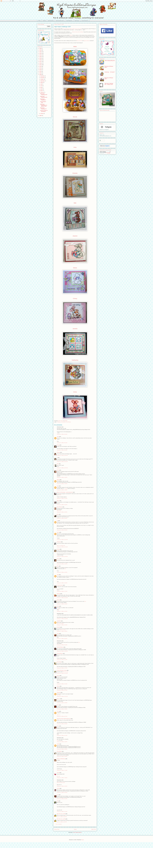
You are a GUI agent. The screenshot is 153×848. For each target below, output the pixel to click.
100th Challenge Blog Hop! (110, 60)
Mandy (58, 479)
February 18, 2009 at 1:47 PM (62, 668)
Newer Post (56, 829)
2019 (40, 58)
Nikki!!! (71, 35)
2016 (40, 63)
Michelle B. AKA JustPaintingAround (64, 718)
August (41, 82)
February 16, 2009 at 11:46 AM (62, 556)
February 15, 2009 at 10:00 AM (62, 455)
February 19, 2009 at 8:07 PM (62, 716)
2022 (40, 53)
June (41, 85)
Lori (57, 794)
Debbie (58, 599)
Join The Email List (85, 20)
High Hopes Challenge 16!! (43, 108)
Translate (108, 152)
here (65, 568)
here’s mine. (59, 510)
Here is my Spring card (61, 545)
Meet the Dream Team (60, 20)
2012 (40, 69)
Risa (58, 463)
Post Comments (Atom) (77, 832)
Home (39, 20)
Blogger (82, 839)
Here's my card (65, 671)
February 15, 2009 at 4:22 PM (62, 498)
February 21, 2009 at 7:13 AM (62, 770)
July (41, 84)
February (42, 92)
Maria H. (58, 698)
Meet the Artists (51, 20)
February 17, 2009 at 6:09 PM (62, 631)
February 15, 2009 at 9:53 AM (62, 450)
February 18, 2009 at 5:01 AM (62, 644)
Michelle (58, 593)
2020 (40, 56)
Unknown (58, 692)
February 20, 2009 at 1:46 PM (62, 741)
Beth (58, 514)
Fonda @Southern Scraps (61, 670)
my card (66, 488)
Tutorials (44, 20)
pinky (58, 606)
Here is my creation (60, 623)
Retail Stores (77, 20)
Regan (58, 500)
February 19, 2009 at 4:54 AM (62, 683)
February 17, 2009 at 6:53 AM (62, 611)
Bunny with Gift (79, 40)
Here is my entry (63, 629)
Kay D (58, 532)
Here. (85, 601)
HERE (60, 494)
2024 (40, 50)
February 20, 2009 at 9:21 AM (62, 735)
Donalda (58, 627)
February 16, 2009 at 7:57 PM (62, 591)
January (42, 113)
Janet (58, 633)
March (41, 90)
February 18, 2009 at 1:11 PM (62, 659)
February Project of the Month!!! (43, 111)
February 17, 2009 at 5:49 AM (62, 603)
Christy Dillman (60, 653)
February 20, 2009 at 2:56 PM (62, 749)
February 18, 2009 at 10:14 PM (62, 673)
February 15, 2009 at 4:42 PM (62, 504)
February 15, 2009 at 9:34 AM (62, 434)
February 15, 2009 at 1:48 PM (62, 489)
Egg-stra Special (87, 40)
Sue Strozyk (59, 661)
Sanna (58, 772)
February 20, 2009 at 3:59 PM (62, 756)
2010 (40, 72)
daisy (58, 436)
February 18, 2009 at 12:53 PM (62, 651)
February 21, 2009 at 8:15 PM (62, 798)
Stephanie (59, 541)
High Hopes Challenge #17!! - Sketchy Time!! (44, 105)
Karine (58, 558)
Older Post (93, 829)
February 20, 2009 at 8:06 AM (62, 723)
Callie (58, 470)
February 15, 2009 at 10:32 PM (62, 539)
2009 (40, 74)
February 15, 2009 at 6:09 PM (62, 518)
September (42, 80)
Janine (58, 788)
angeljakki (59, 620)
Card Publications (69, 20)
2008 (40, 115)
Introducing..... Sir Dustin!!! (110, 72)
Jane (58, 574)
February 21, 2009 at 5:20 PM (62, 792)
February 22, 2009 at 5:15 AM (62, 811)
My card (58, 776)
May (41, 87)
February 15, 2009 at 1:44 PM (62, 477)
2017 (40, 61)
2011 (40, 71)
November (42, 77)
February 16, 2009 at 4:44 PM (62, 572)
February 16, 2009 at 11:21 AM (62, 546)
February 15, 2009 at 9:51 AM (62, 442)
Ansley (58, 549)
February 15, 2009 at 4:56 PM (62, 512)
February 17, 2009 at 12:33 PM (62, 618)
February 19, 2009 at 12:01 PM (62, 696)
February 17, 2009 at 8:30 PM (62, 638)
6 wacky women (60, 585)
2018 (40, 59)
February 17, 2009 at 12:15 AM (62, 597)
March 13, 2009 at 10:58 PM (62, 816)
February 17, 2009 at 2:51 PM (62, 624)
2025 (40, 48)
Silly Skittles (59, 751)
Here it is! (58, 714)
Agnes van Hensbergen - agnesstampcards (65, 492)
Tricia (58, 711)
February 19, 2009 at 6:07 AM (62, 690)
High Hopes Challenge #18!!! (43, 97)
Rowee (58, 675)
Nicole (75, 117)
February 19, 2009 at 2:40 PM (62, 702)
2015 (40, 64)
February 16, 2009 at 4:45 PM (62, 582)
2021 (40, 54)
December (42, 75)
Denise (58, 686)
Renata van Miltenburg (61, 758)
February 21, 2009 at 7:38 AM (62, 777)
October (42, 79)
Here (58, 588)
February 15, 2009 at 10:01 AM (62, 461)
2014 (40, 66)
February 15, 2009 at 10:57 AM (62, 467)
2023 (40, 51)
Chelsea (58, 452)
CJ (57, 520)
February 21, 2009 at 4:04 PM (62, 786)
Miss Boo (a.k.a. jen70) (61, 813)
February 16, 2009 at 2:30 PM (62, 563)
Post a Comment (59, 824)
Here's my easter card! (61, 782)
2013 (40, 68)
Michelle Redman (60, 647)
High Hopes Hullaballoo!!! (43, 99)
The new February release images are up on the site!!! (72, 28)
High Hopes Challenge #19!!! (43, 94)
